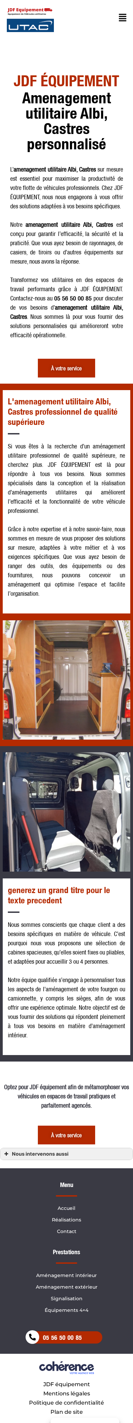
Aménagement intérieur (66, 1275)
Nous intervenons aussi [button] (40, 1154)
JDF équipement (66, 1384)
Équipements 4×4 (66, 1310)
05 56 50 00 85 (62, 1337)
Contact (66, 1231)
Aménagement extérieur (67, 1287)
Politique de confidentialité (66, 1402)
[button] (66, 368)
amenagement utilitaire (53, 224)
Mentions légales (66, 1393)
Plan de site (66, 1412)
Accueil (66, 1208)
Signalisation (67, 1298)
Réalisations (66, 1220)
